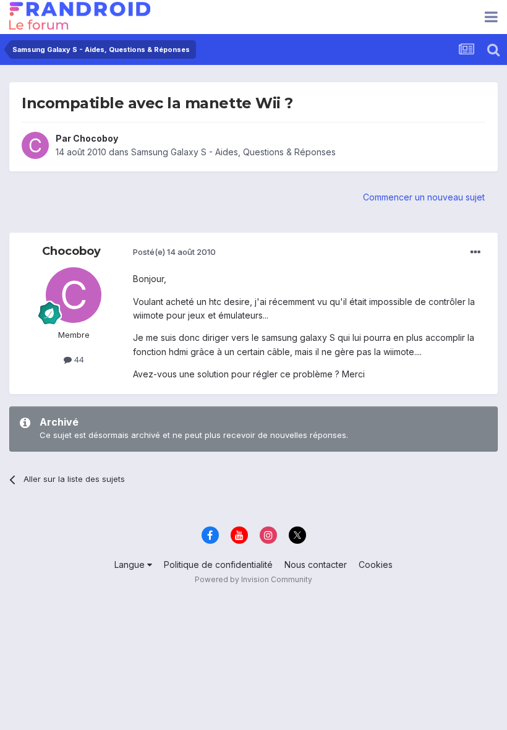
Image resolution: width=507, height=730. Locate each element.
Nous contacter (315, 564)
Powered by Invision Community (253, 579)
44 (78, 359)
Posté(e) (174, 252)
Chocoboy (95, 138)
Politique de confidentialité (218, 564)
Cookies (376, 564)
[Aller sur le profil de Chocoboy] (35, 145)
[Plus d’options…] (475, 252)
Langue (130, 564)
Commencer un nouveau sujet (424, 197)
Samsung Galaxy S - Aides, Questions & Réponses (233, 152)
